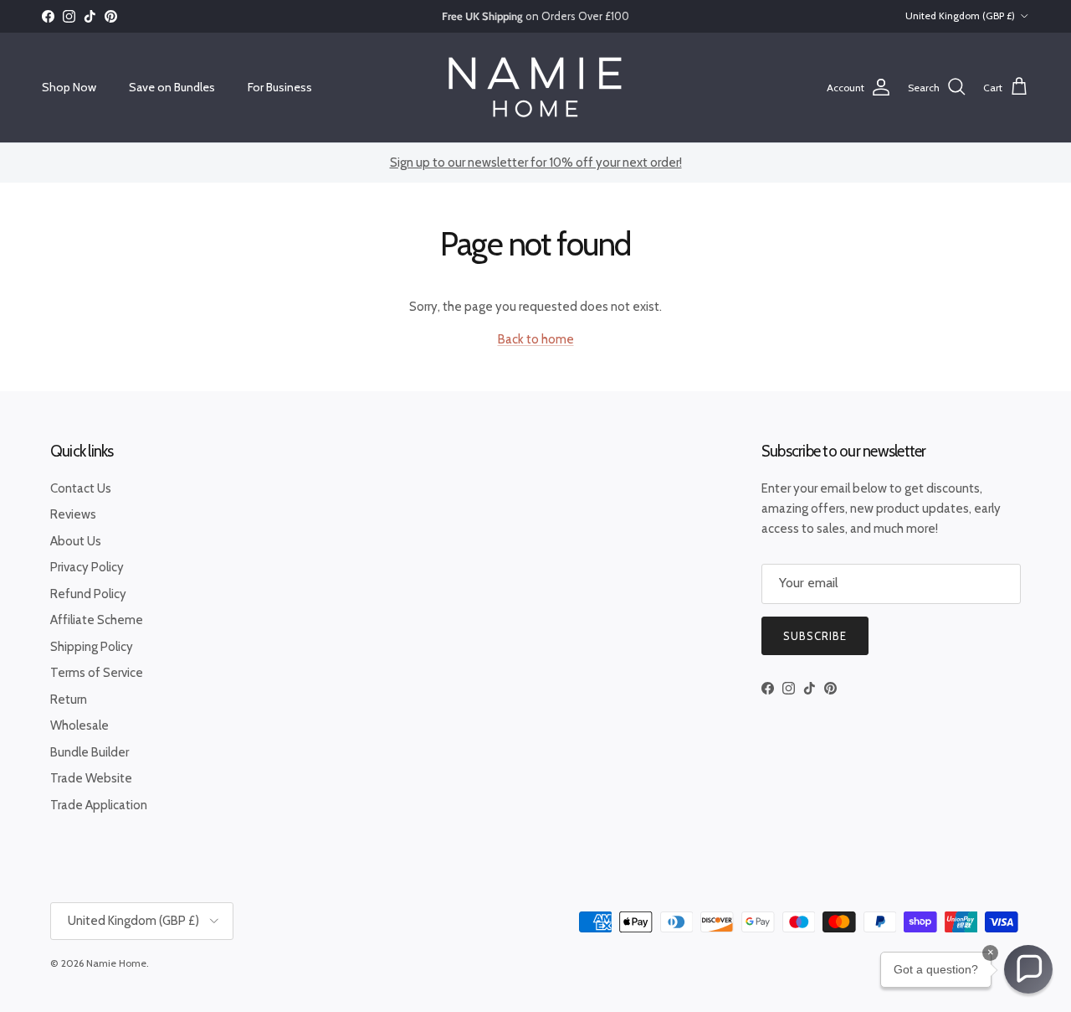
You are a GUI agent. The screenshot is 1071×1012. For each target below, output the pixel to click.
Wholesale (79, 725)
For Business (280, 87)
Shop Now (69, 87)
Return (68, 699)
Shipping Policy (91, 646)
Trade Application (98, 805)
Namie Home (116, 963)
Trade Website (91, 778)
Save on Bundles (172, 87)
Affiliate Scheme (96, 619)
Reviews (73, 514)
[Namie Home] (535, 87)
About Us (75, 541)
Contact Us (80, 488)
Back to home (536, 339)
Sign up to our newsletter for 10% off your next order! (536, 162)
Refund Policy (88, 594)
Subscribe (815, 636)
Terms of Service (96, 672)
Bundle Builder (89, 752)
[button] (1028, 969)
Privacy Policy (87, 567)
